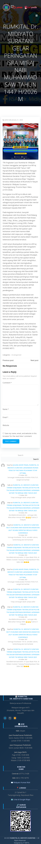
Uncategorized (16, 355)
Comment (7, 383)
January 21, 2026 (17, 120)
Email (5, 417)
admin (7, 120)
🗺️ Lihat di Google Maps (20, 799)
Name (6, 409)
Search (20, 455)
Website (6, 425)
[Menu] (36, 15)
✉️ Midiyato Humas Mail (20, 782)
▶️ (15, 718)
